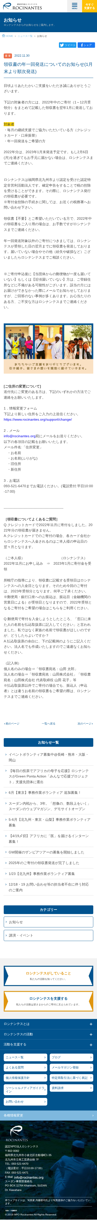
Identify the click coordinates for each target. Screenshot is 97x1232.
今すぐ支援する (89, 6)
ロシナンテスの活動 (18, 1034)
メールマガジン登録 (65, 1067)
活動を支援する (15, 1044)
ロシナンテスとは (17, 1024)
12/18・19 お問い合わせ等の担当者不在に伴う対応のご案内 (49, 887)
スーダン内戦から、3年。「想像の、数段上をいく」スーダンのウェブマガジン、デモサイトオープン (50, 806)
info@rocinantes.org (20, 436)
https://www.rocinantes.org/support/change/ (38, 419)
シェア (88, 45)
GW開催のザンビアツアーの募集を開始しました (46, 852)
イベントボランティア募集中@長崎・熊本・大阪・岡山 (49, 757)
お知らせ (16, 922)
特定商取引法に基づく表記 (70, 1078)
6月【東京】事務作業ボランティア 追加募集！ (45, 793)
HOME (9, 36)
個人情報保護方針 (18, 1078)
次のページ (84, 723)
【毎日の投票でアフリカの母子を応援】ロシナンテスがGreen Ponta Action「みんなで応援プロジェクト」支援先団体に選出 (49, 776)
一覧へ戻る (48, 723)
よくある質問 (15, 1067)
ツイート (70, 45)
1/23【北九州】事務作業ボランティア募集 (42, 874)
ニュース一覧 (25, 36)
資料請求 (58, 1088)
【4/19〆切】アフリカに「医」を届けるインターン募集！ (49, 838)
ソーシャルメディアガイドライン (25, 1089)
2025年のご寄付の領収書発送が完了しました (44, 863)
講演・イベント (21, 935)
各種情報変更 (13, 1115)
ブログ (56, 1057)
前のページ (12, 723)
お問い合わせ (15, 1101)
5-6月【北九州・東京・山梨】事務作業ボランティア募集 (50, 822)
